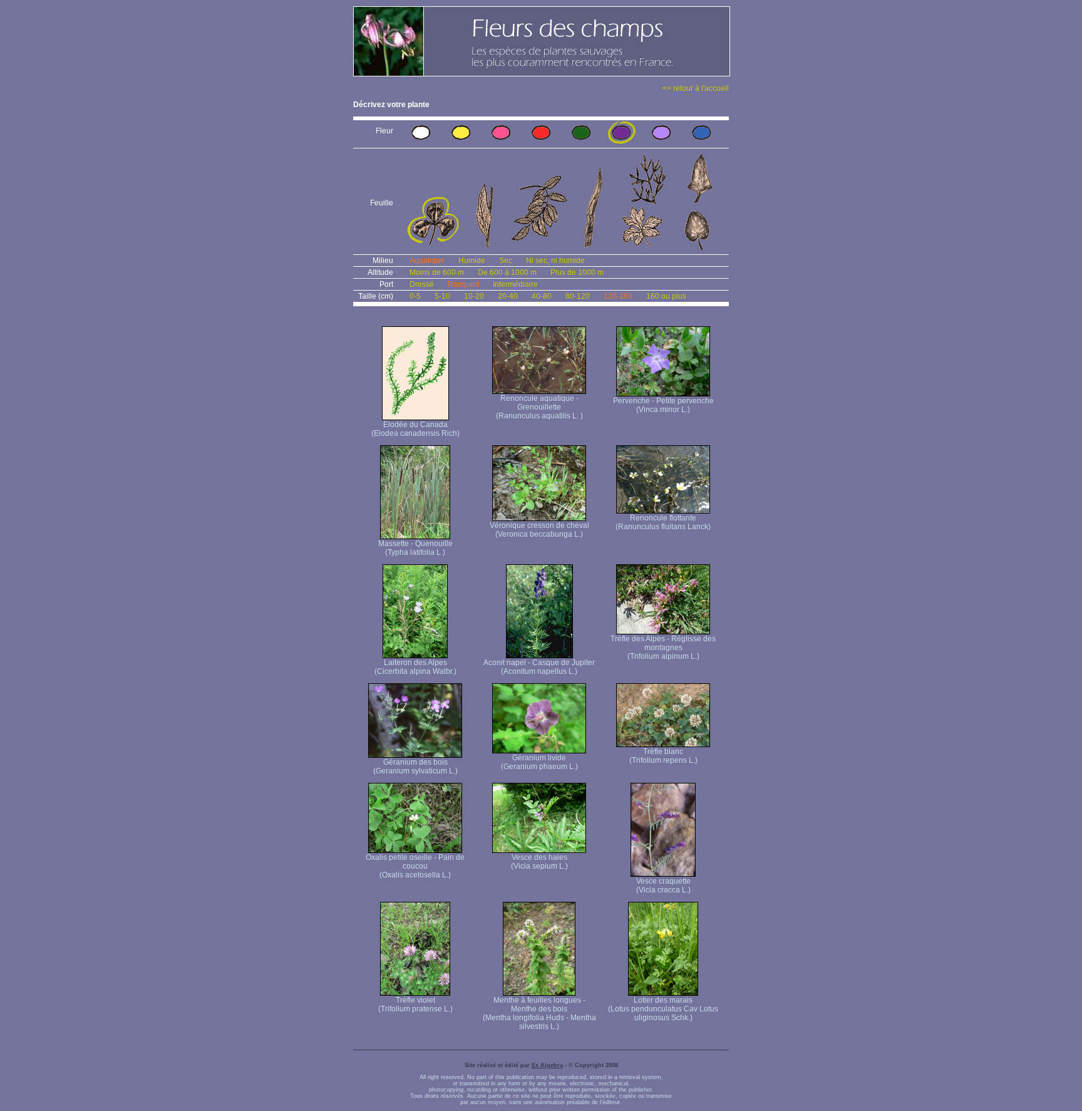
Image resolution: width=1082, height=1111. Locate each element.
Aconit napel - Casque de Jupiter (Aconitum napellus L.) (539, 667)
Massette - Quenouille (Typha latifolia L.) (415, 548)
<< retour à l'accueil (695, 88)
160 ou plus (666, 296)
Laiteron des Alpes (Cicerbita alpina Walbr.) (415, 667)
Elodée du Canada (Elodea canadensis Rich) (415, 429)
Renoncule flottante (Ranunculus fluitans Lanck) (663, 522)
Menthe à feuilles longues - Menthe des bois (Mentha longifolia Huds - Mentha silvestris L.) (539, 1013)
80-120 (577, 296)
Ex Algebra (547, 1065)
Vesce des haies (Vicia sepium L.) (539, 862)
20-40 (508, 296)
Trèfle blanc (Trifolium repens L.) (663, 756)
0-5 (415, 296)
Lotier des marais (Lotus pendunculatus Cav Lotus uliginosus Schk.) (663, 1009)
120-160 (618, 296)
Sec (505, 260)
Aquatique (427, 260)
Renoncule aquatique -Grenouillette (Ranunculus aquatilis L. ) (539, 407)
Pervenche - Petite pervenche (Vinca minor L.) (663, 405)
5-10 (442, 296)
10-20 (474, 296)
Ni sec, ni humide (555, 260)
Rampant (463, 284)
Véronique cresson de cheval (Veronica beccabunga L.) (539, 530)
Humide (471, 260)
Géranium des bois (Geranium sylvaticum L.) (415, 766)
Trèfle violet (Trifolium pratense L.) (415, 1004)
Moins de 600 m (437, 272)
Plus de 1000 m (577, 272)
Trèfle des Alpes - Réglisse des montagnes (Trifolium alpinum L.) (663, 647)
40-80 (542, 296)
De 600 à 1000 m (507, 272)
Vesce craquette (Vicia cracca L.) (663, 885)
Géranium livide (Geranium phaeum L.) (539, 762)
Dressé (422, 284)
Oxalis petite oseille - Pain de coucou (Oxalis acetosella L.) (415, 866)
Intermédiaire (515, 284)
